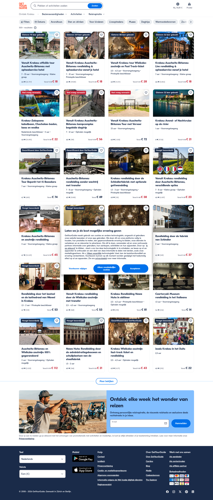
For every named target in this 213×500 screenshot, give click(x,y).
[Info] (35, 27)
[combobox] (59, 6)
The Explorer (151, 480)
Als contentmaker (177, 461)
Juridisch (101, 461)
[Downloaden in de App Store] (83, 470)
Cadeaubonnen (153, 475)
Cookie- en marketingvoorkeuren (112, 470)
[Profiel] (189, 4)
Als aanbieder (175, 456)
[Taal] (177, 4)
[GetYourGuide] (23, 5)
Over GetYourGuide (154, 456)
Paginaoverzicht (105, 484)
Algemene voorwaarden (108, 475)
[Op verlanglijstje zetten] (56, 34)
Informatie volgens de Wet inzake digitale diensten (120, 480)
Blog (148, 466)
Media (148, 470)
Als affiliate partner (178, 466)
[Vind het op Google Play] (83, 459)
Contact (101, 456)
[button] (39, 58)
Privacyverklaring (26, 438)
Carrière (149, 461)
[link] (39, 58)
